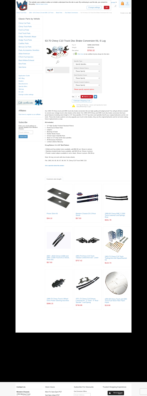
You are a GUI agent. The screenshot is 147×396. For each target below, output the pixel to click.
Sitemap (21, 89)
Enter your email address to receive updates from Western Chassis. (28, 127)
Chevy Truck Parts (21, 12)
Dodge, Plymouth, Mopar (27, 37)
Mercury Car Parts (25, 47)
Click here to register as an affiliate (29, 114)
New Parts (22, 64)
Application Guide (24, 75)
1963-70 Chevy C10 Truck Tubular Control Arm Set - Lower (87, 257)
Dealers (21, 81)
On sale (21, 92)
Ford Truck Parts (24, 33)
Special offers (23, 86)
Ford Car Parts (24, 30)
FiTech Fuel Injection (26, 57)
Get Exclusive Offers (80, 391)
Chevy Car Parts (24, 23)
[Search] (115, 6)
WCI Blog (21, 78)
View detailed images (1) (57, 62)
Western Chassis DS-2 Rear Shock (86, 214)
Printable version (124, 13)
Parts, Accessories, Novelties (29, 50)
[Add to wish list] (95, 96)
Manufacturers (23, 83)
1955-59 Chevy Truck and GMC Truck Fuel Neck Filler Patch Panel (116, 300)
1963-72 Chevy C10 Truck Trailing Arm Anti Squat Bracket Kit (116, 258)
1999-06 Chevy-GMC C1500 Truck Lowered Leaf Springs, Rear (115, 215)
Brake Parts (59, 12)
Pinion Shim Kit (52, 213)
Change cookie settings (26, 94)
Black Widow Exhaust (26, 60)
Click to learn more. (42, 4)
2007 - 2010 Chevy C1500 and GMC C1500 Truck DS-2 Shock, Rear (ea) (58, 257)
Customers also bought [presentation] (54, 179)
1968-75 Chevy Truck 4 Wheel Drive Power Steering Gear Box (58, 299)
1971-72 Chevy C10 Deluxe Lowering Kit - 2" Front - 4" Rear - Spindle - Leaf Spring (87, 300)
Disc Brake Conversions (71, 12)
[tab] (54, 179)
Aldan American (24, 53)
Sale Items (22, 67)
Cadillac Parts (24, 43)
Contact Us (20, 387)
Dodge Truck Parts (25, 40)
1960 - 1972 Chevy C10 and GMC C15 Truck (41, 12)
